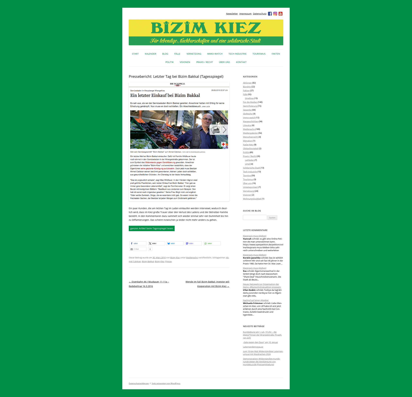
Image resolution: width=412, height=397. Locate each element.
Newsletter (232, 13)
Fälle (177, 53)
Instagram (275, 14)
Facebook (270, 14)
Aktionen (247, 82)
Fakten (276, 53)
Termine (247, 175)
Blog (165, 53)
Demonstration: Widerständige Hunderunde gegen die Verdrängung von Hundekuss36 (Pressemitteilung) (261, 361)
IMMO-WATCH (214, 53)
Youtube (280, 14)
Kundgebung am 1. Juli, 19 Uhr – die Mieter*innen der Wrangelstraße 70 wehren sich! (262, 335)
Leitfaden (249, 160)
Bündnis (247, 86)
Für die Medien (250, 102)
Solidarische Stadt (251, 167)
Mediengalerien (250, 133)
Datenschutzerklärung (139, 383)
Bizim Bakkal (148, 261)
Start (135, 53)
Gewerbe (247, 109)
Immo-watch (249, 117)
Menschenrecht (250, 136)
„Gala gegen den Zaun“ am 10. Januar (260, 342)
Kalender (150, 53)
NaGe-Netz (248, 144)
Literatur (247, 125)
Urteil (247, 163)
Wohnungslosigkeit (252, 198)
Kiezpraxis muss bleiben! (254, 235)
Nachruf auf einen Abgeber (256, 300)
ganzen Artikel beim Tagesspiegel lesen (151, 228)
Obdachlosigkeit (250, 148)
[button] (138, 243)
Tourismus (259, 53)
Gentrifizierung (250, 105)
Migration (247, 140)
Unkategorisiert (250, 187)
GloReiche (248, 113)
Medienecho (192, 257)
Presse (168, 261)
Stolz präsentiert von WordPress (166, 383)
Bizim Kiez (175, 257)
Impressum (245, 13)
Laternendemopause (253, 346)
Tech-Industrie (238, 53)
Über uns (224, 62)
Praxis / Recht (204, 62)
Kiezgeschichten (250, 121)
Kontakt (241, 62)
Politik (169, 62)
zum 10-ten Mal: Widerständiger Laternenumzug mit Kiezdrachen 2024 (263, 353)
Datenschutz (260, 13)
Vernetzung (194, 53)
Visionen (185, 62)
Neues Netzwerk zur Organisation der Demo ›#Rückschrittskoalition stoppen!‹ (262, 285)
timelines (249, 98)
